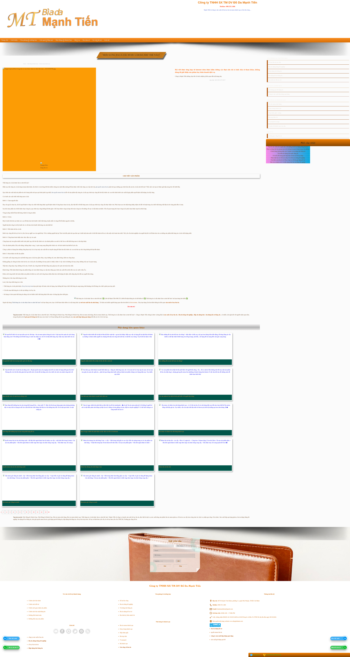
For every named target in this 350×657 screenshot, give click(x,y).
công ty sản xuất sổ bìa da (219, 10)
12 (41, 512)
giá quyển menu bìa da (102, 187)
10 (33, 512)
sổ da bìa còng (245, 10)
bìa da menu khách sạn (234, 10)
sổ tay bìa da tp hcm (27, 286)
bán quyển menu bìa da (58, 192)
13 (45, 512)
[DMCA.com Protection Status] (215, 626)
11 (37, 512)
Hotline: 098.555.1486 (227, 6)
